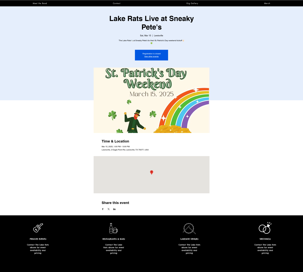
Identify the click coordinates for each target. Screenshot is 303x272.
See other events (151, 56)
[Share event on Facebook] (103, 209)
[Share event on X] (108, 209)
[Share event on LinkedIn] (114, 209)
